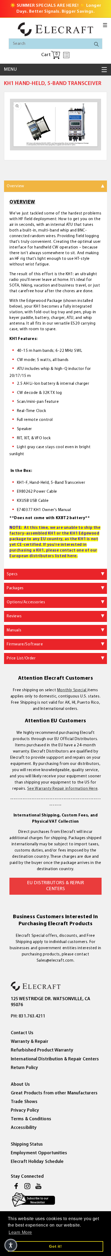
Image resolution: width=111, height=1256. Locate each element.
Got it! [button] (55, 1246)
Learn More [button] (20, 1232)
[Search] (96, 44)
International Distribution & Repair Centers (55, 1059)
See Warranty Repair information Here (62, 789)
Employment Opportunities (39, 1153)
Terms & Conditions (31, 1119)
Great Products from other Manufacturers (54, 1093)
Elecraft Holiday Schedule (37, 1161)
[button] (105, 25)
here (71, 556)
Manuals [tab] (14, 630)
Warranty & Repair (29, 1041)
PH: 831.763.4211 (28, 1016)
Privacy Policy (25, 1110)
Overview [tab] (15, 186)
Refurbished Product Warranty (42, 1050)
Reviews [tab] (14, 616)
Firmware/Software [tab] (25, 644)
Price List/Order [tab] (21, 658)
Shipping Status (27, 1144)
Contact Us (22, 1033)
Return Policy (24, 1068)
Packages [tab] (15, 588)
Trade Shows (24, 1102)
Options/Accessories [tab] (26, 602)
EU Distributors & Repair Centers (55, 886)
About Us (20, 1084)
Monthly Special (72, 690)
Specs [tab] (12, 574)
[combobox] (55, 43)
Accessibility (24, 1127)
